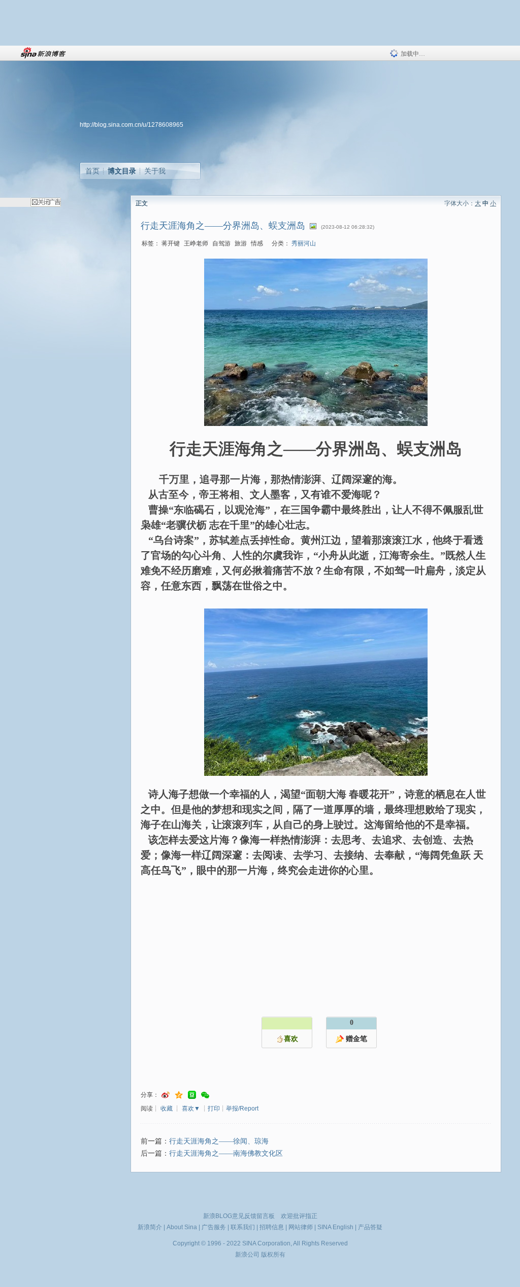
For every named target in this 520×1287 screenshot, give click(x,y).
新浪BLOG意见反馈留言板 (239, 1216)
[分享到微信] (205, 1095)
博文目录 (122, 171)
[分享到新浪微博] (165, 1095)
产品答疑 (370, 1227)
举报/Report (242, 1108)
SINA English (335, 1227)
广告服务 (214, 1227)
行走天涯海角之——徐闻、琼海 (219, 1141)
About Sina (182, 1227)
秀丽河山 (303, 243)
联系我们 (243, 1227)
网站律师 (300, 1227)
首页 (92, 171)
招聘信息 (271, 1227)
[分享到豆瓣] (192, 1095)
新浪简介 (150, 1227)
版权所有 (273, 1254)
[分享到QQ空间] (179, 1095)
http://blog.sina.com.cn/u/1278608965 (131, 124)
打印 (214, 1108)
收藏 (166, 1108)
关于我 (155, 171)
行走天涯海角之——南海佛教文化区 (226, 1153)
